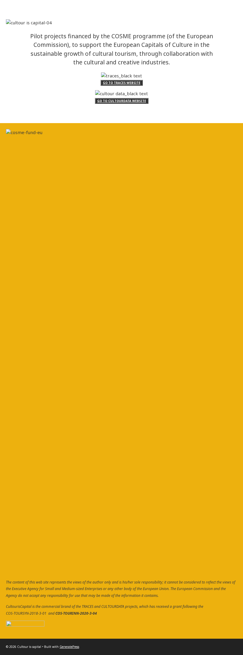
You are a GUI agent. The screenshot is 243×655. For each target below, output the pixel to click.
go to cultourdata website (121, 101)
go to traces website (121, 83)
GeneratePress (69, 647)
